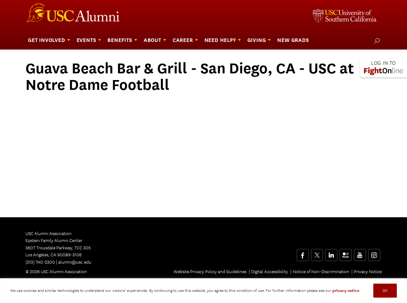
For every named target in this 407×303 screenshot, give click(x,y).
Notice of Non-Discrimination (321, 271)
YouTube (360, 253)
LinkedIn (331, 253)
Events (86, 40)
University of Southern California (344, 16)
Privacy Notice (368, 271)
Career (183, 40)
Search (376, 41)
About (152, 40)
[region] (203, 290)
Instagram (374, 253)
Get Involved (46, 40)
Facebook (302, 253)
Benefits (119, 40)
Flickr (346, 253)
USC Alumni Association (76, 15)
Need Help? (220, 40)
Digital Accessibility (269, 271)
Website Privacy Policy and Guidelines (210, 271)
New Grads (293, 40)
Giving (256, 40)
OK (385, 290)
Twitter (317, 253)
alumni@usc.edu (74, 262)
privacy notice (345, 290)
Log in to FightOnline (383, 67)
